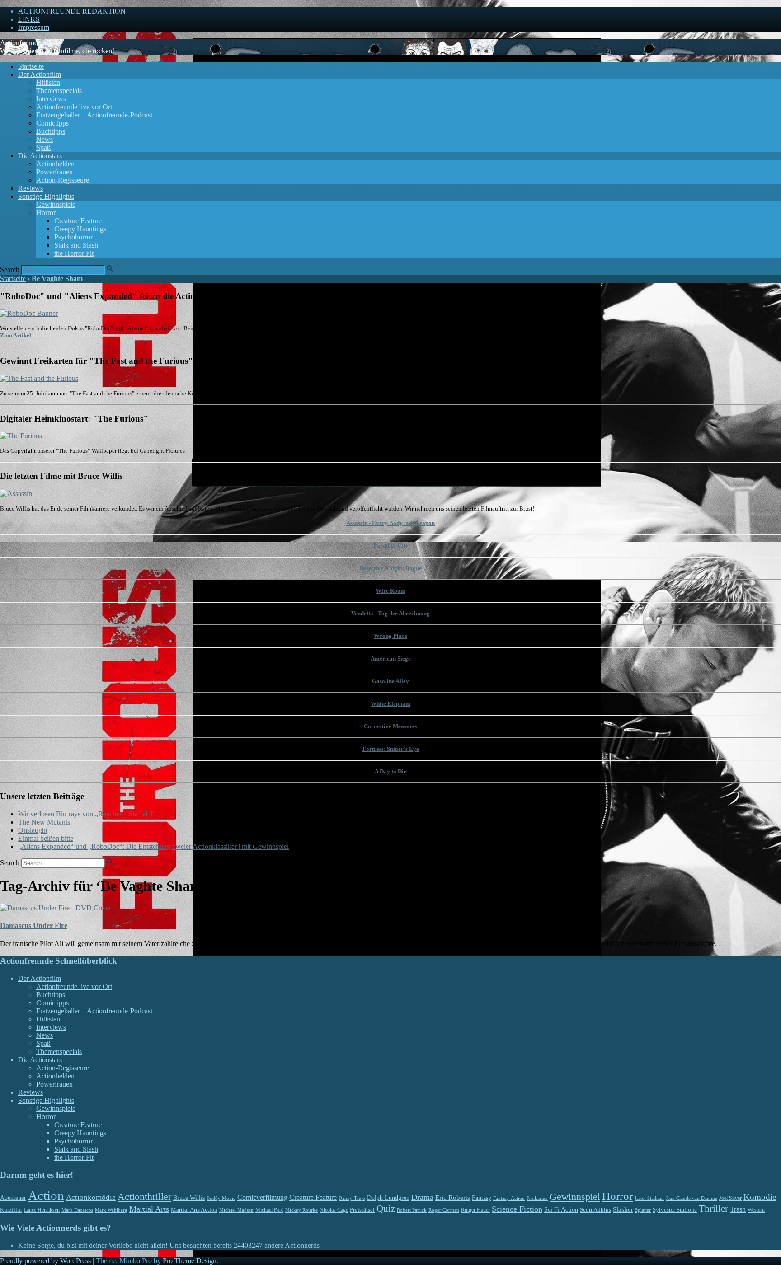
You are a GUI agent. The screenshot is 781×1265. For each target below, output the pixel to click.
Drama (422, 1197)
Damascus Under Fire (33, 925)
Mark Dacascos (77, 1210)
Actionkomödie (91, 1197)
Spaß (43, 147)
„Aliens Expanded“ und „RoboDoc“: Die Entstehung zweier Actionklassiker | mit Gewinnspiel (153, 846)
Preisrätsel (362, 1209)
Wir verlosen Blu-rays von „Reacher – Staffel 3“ (87, 814)
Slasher (623, 1209)
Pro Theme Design (189, 1261)
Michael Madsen (236, 1210)
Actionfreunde (20, 43)
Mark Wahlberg (111, 1210)
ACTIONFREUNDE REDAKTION (72, 11)
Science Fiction (517, 1208)
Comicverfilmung (262, 1198)
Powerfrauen (54, 172)
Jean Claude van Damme (691, 1198)
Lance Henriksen (42, 1210)
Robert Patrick (412, 1210)
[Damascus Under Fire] (55, 908)
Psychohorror (73, 237)
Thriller (713, 1208)
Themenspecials (59, 90)
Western (756, 1210)
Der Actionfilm (39, 74)
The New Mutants (44, 822)
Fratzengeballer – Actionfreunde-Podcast (94, 115)
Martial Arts (149, 1208)
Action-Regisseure (62, 180)
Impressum (33, 27)
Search (9, 269)
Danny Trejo (352, 1198)
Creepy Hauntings (80, 229)
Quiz (385, 1208)
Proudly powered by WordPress (45, 1261)
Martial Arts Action (194, 1209)
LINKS (29, 19)
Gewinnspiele (55, 204)
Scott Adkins (595, 1210)
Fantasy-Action (509, 1198)
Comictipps (52, 123)
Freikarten (537, 1198)
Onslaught (32, 830)
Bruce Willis (189, 1198)
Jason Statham (649, 1198)
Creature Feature (78, 221)
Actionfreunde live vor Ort (74, 107)
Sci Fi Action (561, 1209)
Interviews (51, 99)
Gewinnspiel (575, 1196)
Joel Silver (730, 1198)
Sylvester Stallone (675, 1210)
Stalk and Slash (76, 245)
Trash (738, 1209)
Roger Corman (443, 1210)
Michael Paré (269, 1210)
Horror (46, 212)
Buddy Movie (221, 1198)
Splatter (643, 1210)
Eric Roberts (452, 1197)
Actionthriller (144, 1196)
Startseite (31, 66)
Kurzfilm (11, 1209)
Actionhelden (55, 164)
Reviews (30, 188)
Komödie (759, 1197)
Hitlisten (48, 82)
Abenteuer (13, 1198)
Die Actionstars (40, 155)
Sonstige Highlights (46, 196)
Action (46, 1195)
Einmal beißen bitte (45, 838)
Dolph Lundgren (388, 1198)
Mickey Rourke (301, 1210)
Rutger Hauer (475, 1210)
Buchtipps (50, 131)
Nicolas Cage (334, 1210)
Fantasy (481, 1198)
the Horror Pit (74, 253)
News (44, 139)
